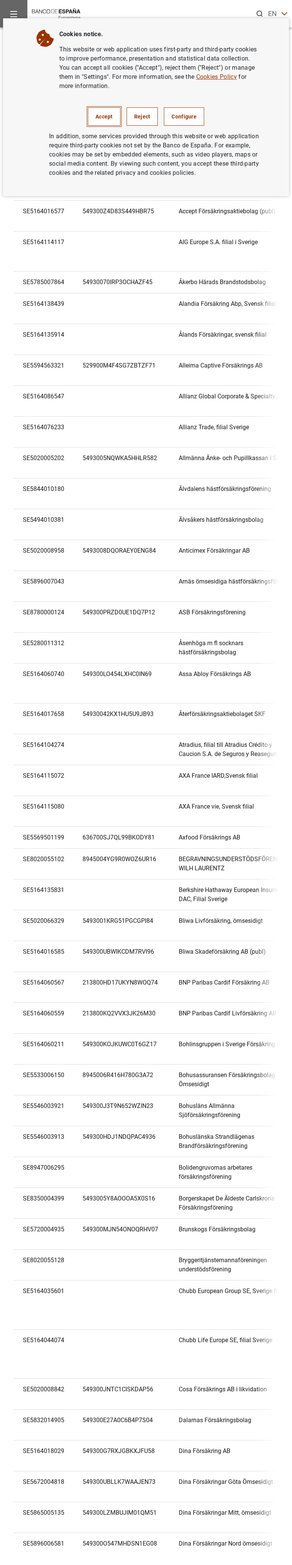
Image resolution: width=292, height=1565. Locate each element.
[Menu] (13, 13)
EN (272, 14)
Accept (104, 116)
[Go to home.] (56, 13)
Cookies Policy (216, 76)
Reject (142, 116)
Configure (184, 116)
